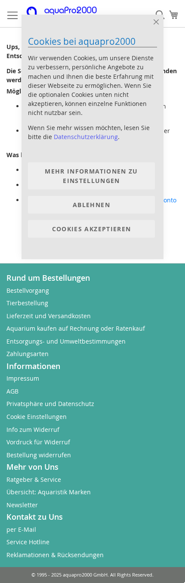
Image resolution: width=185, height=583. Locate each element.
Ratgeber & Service (33, 479)
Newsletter (22, 505)
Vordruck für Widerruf (38, 442)
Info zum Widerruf (32, 429)
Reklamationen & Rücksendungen (55, 555)
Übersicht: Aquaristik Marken (48, 492)
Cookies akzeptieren (91, 229)
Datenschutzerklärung (86, 137)
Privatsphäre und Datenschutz (50, 404)
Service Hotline (27, 542)
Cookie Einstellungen (36, 416)
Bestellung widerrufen (38, 455)
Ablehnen (91, 205)
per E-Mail (21, 529)
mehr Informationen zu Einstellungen (91, 175)
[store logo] (67, 14)
